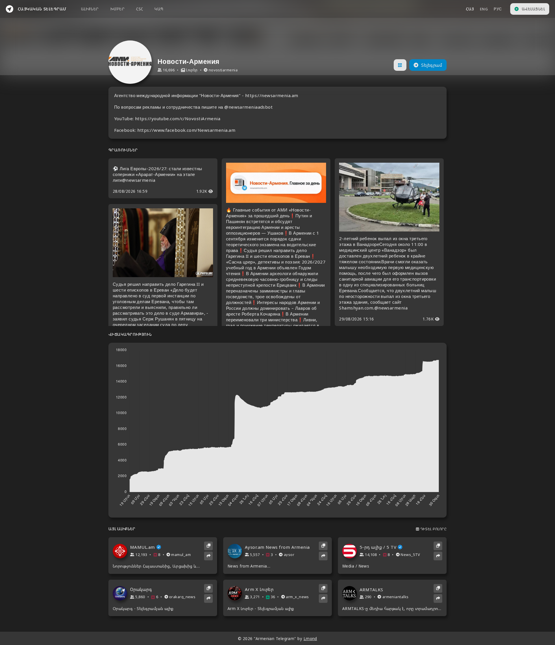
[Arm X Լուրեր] (236, 593)
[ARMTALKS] (351, 593)
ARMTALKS (371, 589)
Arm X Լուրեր (259, 589)
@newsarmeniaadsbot (248, 107)
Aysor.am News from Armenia (277, 547)
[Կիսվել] (208, 556)
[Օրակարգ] (121, 593)
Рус (498, 9)
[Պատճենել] (208, 546)
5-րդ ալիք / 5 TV (378, 547)
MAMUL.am (142, 547)
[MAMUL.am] (121, 551)
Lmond (310, 638)
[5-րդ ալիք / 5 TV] (351, 551)
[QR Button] (400, 65)
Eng (484, 9)
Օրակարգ (141, 589)
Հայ (470, 9)
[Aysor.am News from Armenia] (236, 551)
